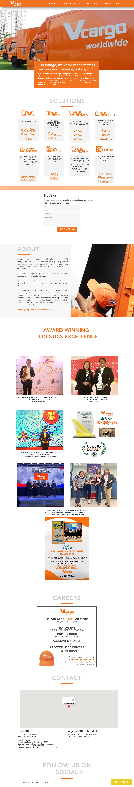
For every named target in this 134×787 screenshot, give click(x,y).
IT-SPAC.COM (43, 782)
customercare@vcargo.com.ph (41, 744)
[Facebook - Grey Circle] (81, 772)
